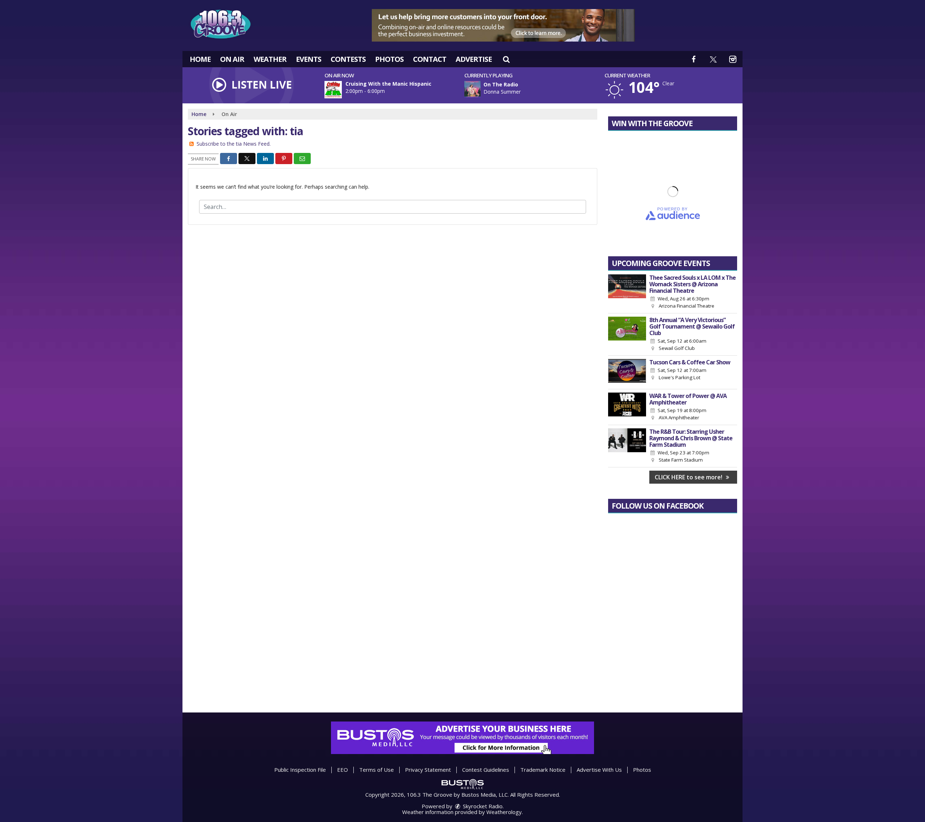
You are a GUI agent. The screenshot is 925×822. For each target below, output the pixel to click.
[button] (506, 59)
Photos (389, 59)
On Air (232, 59)
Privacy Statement (428, 769)
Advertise (474, 59)
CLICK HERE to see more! (689, 477)
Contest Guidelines (485, 769)
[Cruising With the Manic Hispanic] (341, 89)
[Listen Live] (536, 89)
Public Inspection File (300, 769)
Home (200, 59)
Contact (429, 59)
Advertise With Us (599, 769)
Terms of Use (376, 769)
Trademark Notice (542, 769)
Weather (270, 59)
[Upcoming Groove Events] (627, 292)
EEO (342, 769)
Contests (348, 59)
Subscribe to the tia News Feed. (234, 143)
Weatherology (504, 811)
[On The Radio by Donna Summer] (472, 89)
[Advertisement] (503, 25)
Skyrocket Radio (482, 806)
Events (308, 59)
